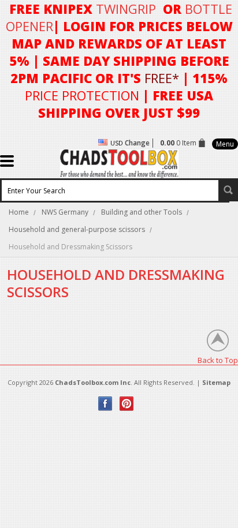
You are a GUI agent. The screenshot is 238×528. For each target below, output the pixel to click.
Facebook (105, 403)
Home (19, 212)
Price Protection (82, 95)
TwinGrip (126, 8)
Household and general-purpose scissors (77, 229)
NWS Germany (65, 212)
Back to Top (218, 360)
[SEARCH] (228, 189)
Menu (225, 144)
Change (137, 142)
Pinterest (127, 403)
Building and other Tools (141, 212)
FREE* (161, 78)
